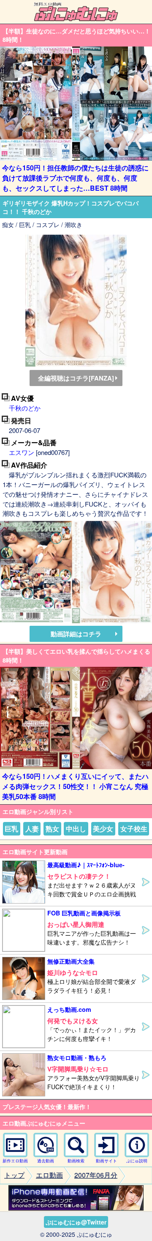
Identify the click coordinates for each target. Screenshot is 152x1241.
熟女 (52, 828)
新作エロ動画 (15, 1161)
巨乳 (11, 828)
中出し (76, 828)
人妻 (32, 828)
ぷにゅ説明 (136, 1161)
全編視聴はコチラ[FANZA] (76, 378)
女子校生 (133, 828)
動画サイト (106, 1161)
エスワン (21, 452)
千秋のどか (25, 407)
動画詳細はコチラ (76, 633)
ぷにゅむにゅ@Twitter (76, 1222)
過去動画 (45, 1161)
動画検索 (76, 1161)
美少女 (103, 828)
